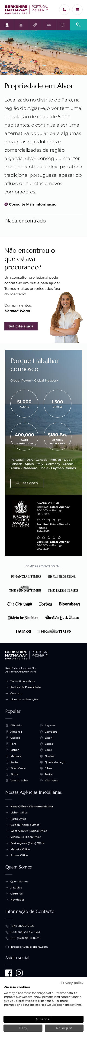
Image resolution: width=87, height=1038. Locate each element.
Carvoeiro (51, 731)
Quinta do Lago (55, 762)
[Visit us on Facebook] (8, 972)
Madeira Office (20, 849)
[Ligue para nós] (64, 9)
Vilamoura (51, 780)
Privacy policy (72, 983)
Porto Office (18, 818)
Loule (48, 749)
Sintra (14, 774)
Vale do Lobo (19, 780)
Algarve (50, 725)
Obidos (49, 756)
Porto (14, 762)
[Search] (78, 24)
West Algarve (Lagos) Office (28, 830)
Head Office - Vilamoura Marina (31, 806)
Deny (23, 1028)
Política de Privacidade (25, 687)
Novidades (17, 899)
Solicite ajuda (21, 326)
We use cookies (16, 987)
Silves (48, 768)
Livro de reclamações (24, 699)
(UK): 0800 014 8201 (22, 925)
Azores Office (19, 855)
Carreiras (16, 893)
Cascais (15, 737)
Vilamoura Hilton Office (25, 837)
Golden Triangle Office (24, 824)
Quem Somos (19, 881)
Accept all (43, 1019)
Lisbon (14, 749)
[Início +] (26, 9)
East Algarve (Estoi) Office (27, 843)
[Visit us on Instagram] (19, 972)
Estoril (49, 737)
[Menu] (77, 9)
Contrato (16, 693)
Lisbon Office (19, 812)
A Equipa (16, 887)
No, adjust (64, 1028)
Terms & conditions (22, 681)
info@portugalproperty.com (29, 946)
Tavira (49, 774)
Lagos (49, 743)
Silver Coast (18, 768)
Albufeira (16, 725)
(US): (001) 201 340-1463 (25, 932)
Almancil (16, 731)
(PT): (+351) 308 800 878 (25, 938)
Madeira (16, 756)
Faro (13, 743)
